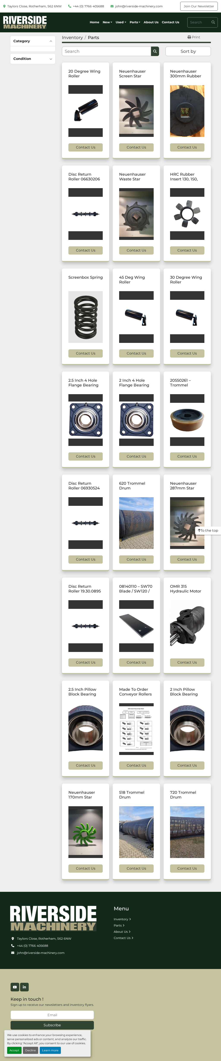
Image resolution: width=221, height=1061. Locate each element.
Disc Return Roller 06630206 (84, 177)
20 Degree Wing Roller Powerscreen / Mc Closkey (84, 78)
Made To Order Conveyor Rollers (135, 692)
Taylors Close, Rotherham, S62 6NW (34, 6)
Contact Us (170, 22)
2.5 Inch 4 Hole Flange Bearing (83, 383)
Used (120, 22)
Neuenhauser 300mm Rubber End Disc (185, 76)
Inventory (121, 919)
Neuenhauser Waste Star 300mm (132, 179)
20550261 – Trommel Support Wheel (184, 385)
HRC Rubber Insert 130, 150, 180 (184, 179)
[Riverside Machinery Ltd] (53, 918)
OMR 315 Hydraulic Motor (185, 589)
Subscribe (52, 1025)
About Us (151, 22)
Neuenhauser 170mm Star (81, 795)
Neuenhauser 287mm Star (183, 486)
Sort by (188, 51)
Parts (134, 22)
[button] (107, 22)
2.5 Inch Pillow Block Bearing (82, 692)
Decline (30, 1050)
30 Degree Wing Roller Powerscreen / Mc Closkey (186, 284)
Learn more (50, 1050)
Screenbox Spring (85, 277)
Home (94, 22)
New (106, 22)
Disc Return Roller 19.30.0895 (84, 589)
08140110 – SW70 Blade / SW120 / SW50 (135, 591)
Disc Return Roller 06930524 (84, 486)
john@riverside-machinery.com (139, 6)
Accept (14, 1050)
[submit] (213, 22)
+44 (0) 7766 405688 (88, 6)
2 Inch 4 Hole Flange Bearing (134, 383)
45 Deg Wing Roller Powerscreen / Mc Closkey (133, 284)
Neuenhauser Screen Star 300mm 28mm (134, 76)
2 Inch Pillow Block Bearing (184, 692)
